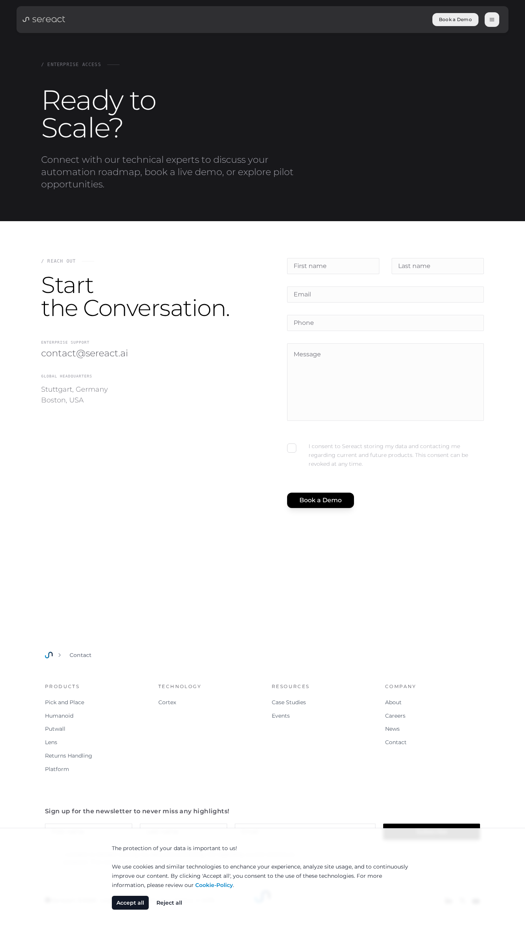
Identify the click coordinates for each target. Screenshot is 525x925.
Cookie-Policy (214, 885)
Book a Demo (455, 19)
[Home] (49, 655)
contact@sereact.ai (84, 353)
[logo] (44, 18)
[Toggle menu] (492, 19)
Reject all (169, 902)
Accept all (130, 902)
